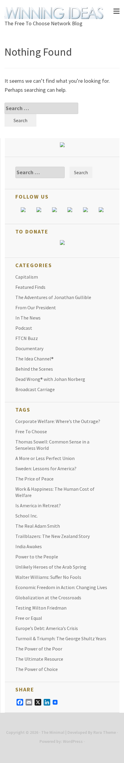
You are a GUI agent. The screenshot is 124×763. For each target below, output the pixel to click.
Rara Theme (104, 732)
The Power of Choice (36, 669)
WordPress (73, 741)
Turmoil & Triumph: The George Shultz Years (60, 638)
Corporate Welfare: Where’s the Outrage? (57, 421)
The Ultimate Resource (39, 659)
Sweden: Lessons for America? (45, 468)
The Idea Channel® (34, 359)
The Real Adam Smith (37, 526)
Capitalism (26, 277)
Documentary (29, 348)
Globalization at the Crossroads (48, 598)
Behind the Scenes (34, 369)
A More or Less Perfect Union (45, 458)
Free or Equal (28, 618)
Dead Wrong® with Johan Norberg (50, 379)
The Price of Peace (34, 479)
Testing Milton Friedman (41, 608)
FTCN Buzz (26, 338)
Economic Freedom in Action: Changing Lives (61, 587)
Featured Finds (30, 287)
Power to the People (36, 557)
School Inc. (26, 516)
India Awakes (28, 546)
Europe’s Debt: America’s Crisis (46, 628)
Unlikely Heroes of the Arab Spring (50, 567)
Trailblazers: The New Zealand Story (52, 536)
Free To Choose (31, 431)
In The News (28, 318)
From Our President (35, 307)
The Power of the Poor (38, 649)
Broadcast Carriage (35, 389)
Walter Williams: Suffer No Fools (48, 577)
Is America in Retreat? (38, 505)
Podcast (23, 328)
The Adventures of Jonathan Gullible (53, 297)
